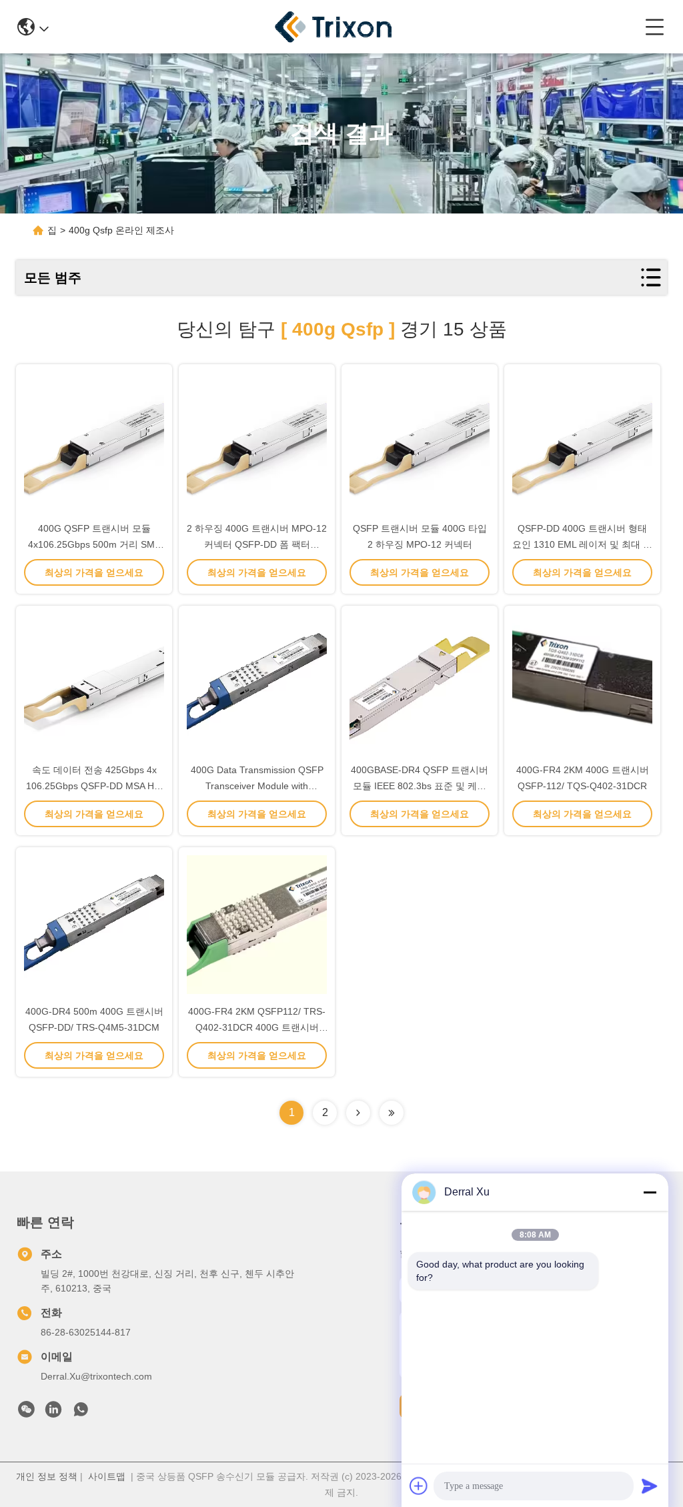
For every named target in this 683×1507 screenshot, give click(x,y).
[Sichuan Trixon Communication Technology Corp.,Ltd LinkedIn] (53, 1413)
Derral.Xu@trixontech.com (96, 1376)
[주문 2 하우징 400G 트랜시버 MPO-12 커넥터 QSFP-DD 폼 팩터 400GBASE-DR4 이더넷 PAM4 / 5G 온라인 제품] (257, 441)
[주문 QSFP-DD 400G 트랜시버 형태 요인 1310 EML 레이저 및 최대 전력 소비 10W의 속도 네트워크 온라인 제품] (582, 441)
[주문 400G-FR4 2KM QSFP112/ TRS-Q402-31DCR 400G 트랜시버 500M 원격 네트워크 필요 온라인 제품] (257, 924)
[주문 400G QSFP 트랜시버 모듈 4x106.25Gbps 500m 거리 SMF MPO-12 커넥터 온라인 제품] (94, 441)
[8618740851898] (80, 1413)
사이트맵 (106, 1476)
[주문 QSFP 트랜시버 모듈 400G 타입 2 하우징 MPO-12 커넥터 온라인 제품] (420, 441)
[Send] (649, 1485)
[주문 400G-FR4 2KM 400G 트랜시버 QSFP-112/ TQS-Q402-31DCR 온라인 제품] (582, 683)
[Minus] (650, 1192)
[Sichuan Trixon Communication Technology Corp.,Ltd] (346, 26)
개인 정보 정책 (46, 1476)
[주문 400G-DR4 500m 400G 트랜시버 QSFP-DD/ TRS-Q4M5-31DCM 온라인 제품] (94, 924)
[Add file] (419, 1485)
